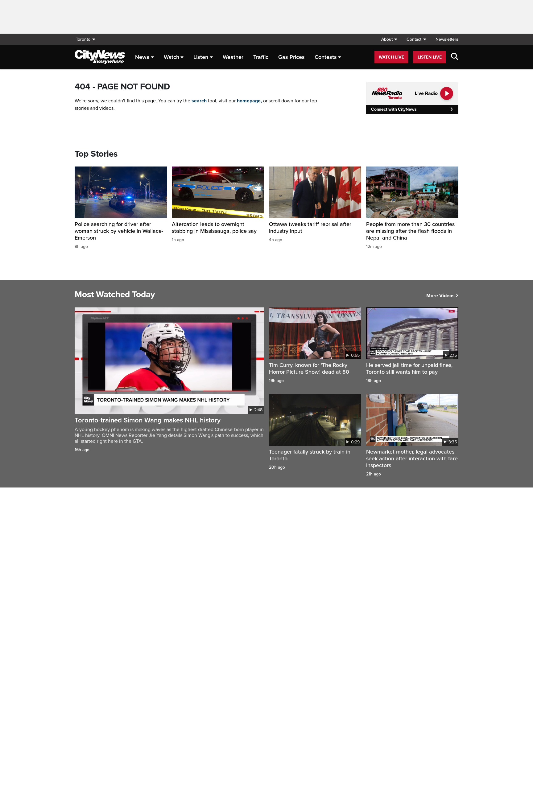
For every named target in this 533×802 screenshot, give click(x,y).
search (199, 101)
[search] (454, 57)
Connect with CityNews (393, 109)
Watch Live (391, 57)
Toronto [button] (83, 39)
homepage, (249, 101)
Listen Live (430, 57)
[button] (389, 39)
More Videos (440, 296)
